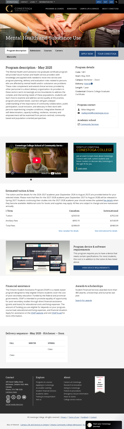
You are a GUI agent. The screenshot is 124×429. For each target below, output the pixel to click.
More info (11, 57)
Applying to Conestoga (45, 385)
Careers (59, 50)
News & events (70, 396)
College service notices (73, 399)
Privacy (64, 417)
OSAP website (37, 313)
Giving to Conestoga (72, 388)
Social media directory (14, 404)
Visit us (38, 399)
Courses (48, 50)
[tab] (31, 180)
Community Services (89, 124)
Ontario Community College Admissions (65, 425)
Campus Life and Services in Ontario (34, 425)
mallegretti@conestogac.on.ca (94, 113)
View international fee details (106, 231)
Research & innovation (73, 385)
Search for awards (83, 300)
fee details (108, 200)
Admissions (72, 8)
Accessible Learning (43, 388)
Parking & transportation (45, 396)
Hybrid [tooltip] (87, 83)
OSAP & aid (57, 313)
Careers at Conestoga (72, 382)
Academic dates (42, 394)
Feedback (85, 417)
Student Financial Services (46, 391)
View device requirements (96, 267)
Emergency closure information (76, 394)
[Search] (116, 2)
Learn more (82, 168)
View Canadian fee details (69, 231)
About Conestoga (110, 8)
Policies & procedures (72, 391)
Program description (16, 50)
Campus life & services (89, 8)
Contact (93, 417)
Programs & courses (55, 8)
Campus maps (11, 392)
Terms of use (74, 417)
